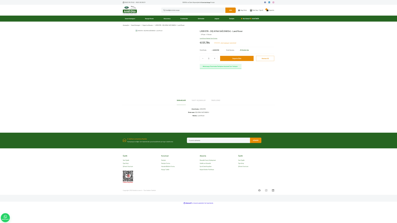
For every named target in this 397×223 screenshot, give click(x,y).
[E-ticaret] (198, 203)
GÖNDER (255, 140)
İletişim (163, 160)
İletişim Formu (165, 163)
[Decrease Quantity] (203, 58)
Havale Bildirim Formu (168, 166)
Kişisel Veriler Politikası (207, 169)
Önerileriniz (215, 100)
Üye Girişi (126, 163)
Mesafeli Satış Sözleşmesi (208, 160)
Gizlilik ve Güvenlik (205, 163)
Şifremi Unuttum (128, 166)
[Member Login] (251, 10)
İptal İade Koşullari (206, 166)
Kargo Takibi (165, 169)
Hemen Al (265, 58)
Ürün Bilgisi (181, 100)
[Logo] (130, 10)
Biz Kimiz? (246, 18)
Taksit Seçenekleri (199, 100)
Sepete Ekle (236, 58)
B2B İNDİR (255, 18)
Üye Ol (261, 10)
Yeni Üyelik (126, 160)
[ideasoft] (188, 203)
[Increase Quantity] (215, 58)
